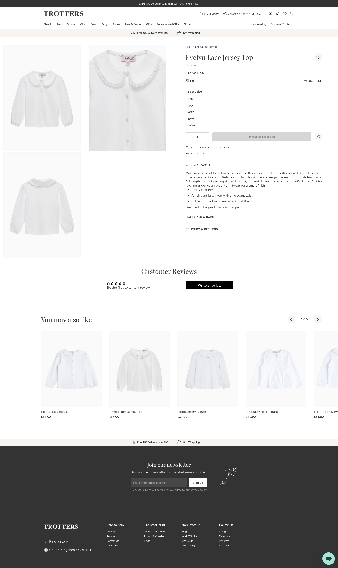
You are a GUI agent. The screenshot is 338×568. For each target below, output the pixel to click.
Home (188, 47)
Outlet (187, 24)
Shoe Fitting (188, 545)
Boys (93, 24)
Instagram (224, 531)
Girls (83, 24)
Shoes (116, 24)
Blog (184, 531)
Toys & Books (133, 24)
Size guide (315, 81)
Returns (110, 536)
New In (48, 24)
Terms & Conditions (154, 531)
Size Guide (187, 540)
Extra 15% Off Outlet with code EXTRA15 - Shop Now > (169, 3)
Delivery (110, 531)
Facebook (224, 536)
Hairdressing (258, 24)
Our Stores (112, 545)
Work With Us (189, 536)
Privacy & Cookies (154, 536)
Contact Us (112, 540)
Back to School (66, 24)
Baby (104, 24)
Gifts (149, 24)
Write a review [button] (209, 285)
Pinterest (224, 540)
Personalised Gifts (167, 24)
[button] (318, 57)
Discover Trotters (281, 24)
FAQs (147, 540)
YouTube (224, 545)
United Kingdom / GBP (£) (244, 13)
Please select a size (262, 136)
